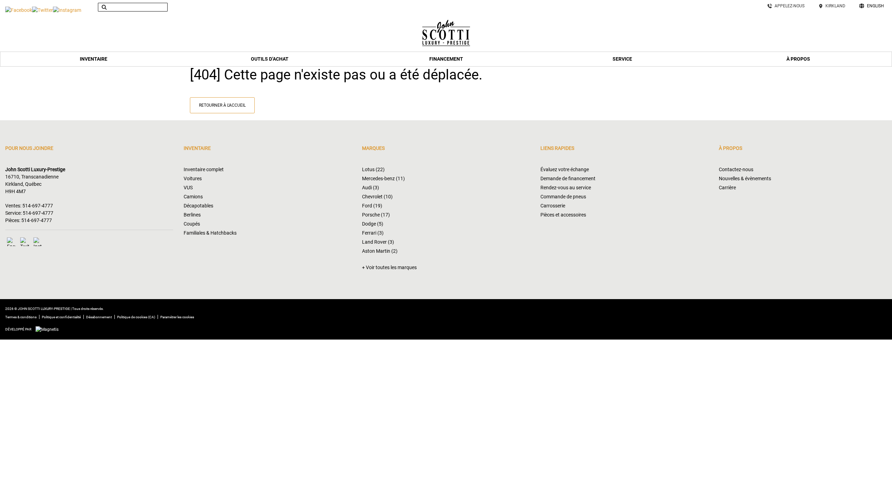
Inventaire (93, 59)
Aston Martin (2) (380, 251)
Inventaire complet (204, 169)
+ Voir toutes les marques (389, 267)
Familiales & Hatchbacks (210, 233)
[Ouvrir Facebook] (18, 10)
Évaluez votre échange (564, 169)
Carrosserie (552, 205)
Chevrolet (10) (377, 196)
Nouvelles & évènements (745, 178)
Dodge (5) (372, 224)
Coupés (192, 224)
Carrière (727, 187)
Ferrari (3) (373, 233)
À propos (798, 59)
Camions (193, 196)
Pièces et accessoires (563, 215)
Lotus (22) (373, 169)
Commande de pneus (563, 196)
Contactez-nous (736, 169)
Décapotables (198, 205)
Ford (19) (372, 205)
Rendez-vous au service (565, 187)
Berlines (192, 215)
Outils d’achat (270, 59)
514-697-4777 (37, 205)
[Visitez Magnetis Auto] (49, 329)
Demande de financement (567, 178)
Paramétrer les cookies (177, 317)
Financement (446, 59)
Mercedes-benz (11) (383, 178)
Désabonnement (99, 317)
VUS (188, 187)
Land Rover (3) (378, 242)
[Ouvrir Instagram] (67, 10)
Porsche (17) (376, 215)
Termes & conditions (21, 317)
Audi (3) (370, 187)
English (875, 5)
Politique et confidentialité (61, 317)
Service (622, 59)
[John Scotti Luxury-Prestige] (446, 32)
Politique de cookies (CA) (136, 317)
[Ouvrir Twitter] (42, 10)
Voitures (193, 178)
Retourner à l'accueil (222, 105)
